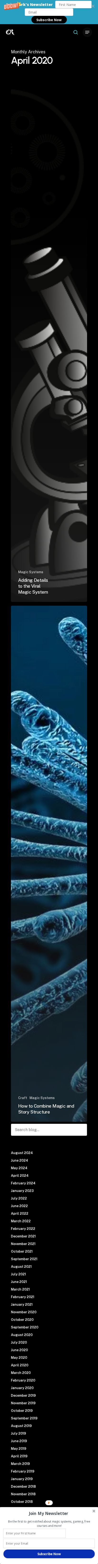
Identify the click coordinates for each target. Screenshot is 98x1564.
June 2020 (19, 1350)
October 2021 (22, 1251)
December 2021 (23, 1236)
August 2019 (21, 1426)
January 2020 (22, 1388)
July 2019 (18, 1433)
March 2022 (21, 1221)
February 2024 (23, 1183)
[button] (49, 12)
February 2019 (22, 1471)
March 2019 (20, 1464)
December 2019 (23, 1395)
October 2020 (22, 1320)
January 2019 (22, 1479)
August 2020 (22, 1335)
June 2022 (19, 1206)
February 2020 (23, 1380)
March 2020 (21, 1373)
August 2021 (21, 1266)
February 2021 (22, 1297)
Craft (22, 1098)
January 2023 (22, 1191)
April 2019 (19, 1456)
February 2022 (23, 1229)
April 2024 (20, 1176)
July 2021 (18, 1274)
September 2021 (24, 1259)
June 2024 (19, 1160)
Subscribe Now (49, 20)
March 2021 (20, 1289)
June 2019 (19, 1441)
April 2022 (19, 1213)
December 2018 (23, 1486)
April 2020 (19, 1365)
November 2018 (23, 1494)
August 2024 (22, 1153)
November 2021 (23, 1244)
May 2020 (19, 1357)
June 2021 (19, 1282)
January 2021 (22, 1304)
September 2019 (24, 1418)
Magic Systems (30, 572)
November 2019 (23, 1403)
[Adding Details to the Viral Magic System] (49, 344)
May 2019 (18, 1448)
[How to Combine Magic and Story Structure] (49, 864)
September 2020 (24, 1327)
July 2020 (19, 1342)
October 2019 (22, 1411)
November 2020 (23, 1312)
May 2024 (19, 1168)
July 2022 (19, 1198)
